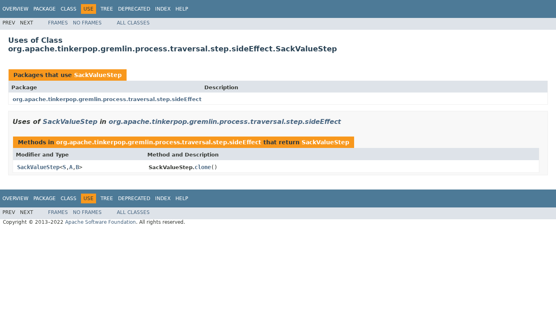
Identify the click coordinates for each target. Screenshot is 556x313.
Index (163, 9)
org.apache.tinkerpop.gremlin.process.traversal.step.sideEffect (107, 99)
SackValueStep (98, 75)
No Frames (87, 23)
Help (181, 9)
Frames (58, 23)
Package (44, 9)
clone (203, 167)
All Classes (133, 23)
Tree (107, 9)
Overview (15, 9)
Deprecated (134, 9)
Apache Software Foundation (100, 222)
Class (69, 9)
